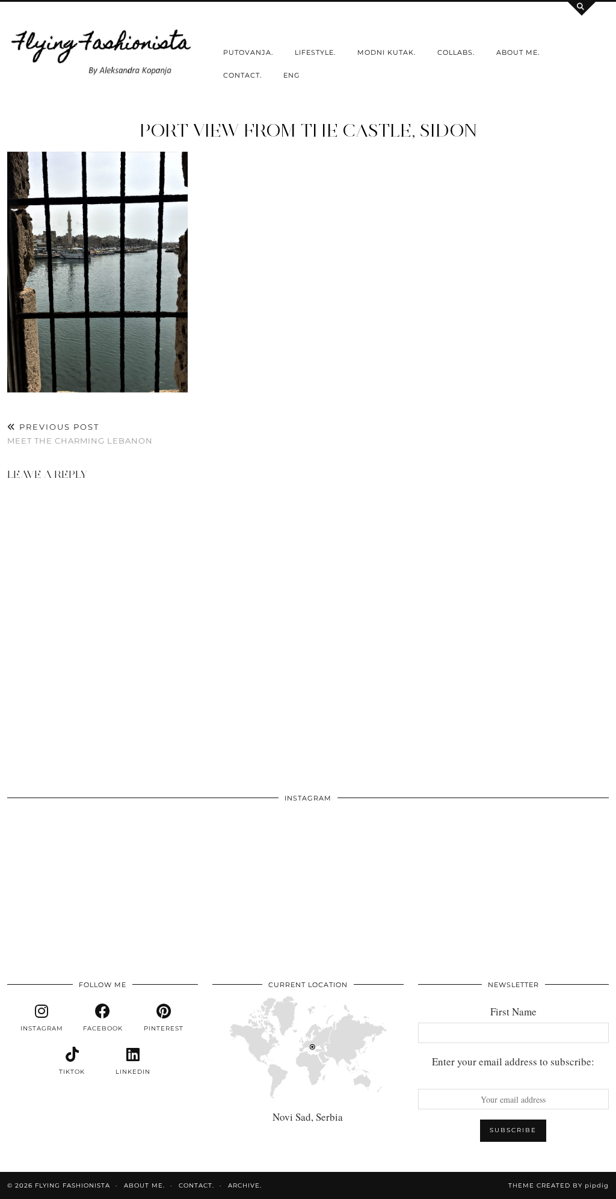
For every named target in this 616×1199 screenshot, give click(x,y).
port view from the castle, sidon (308, 130)
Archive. (245, 1185)
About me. (518, 52)
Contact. (242, 75)
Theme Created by (558, 1185)
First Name (513, 1011)
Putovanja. (248, 52)
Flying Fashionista (72, 1185)
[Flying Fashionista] (102, 50)
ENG (291, 75)
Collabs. (456, 52)
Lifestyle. (315, 52)
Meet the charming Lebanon (80, 433)
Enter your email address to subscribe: (513, 1061)
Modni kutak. (386, 52)
